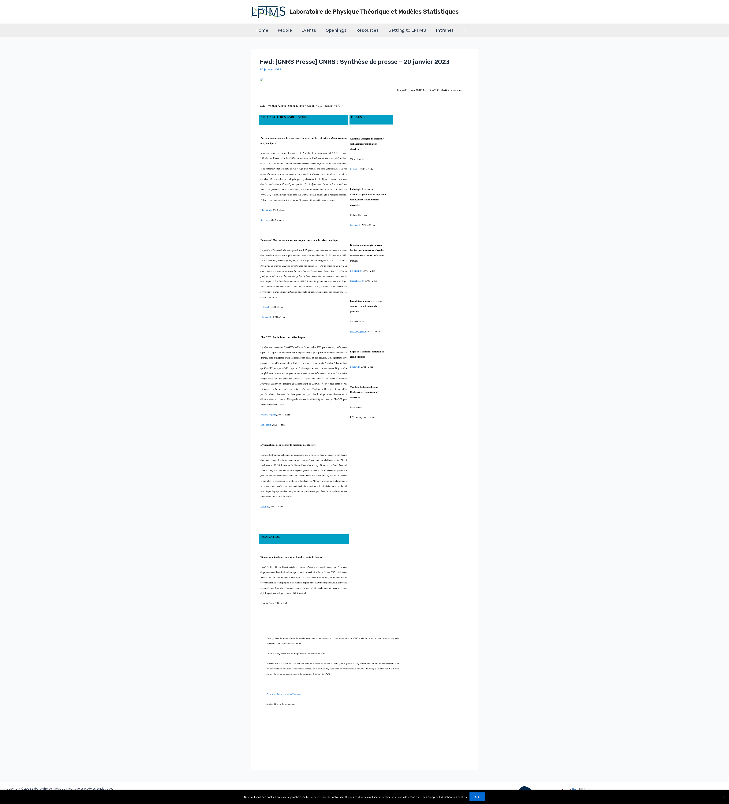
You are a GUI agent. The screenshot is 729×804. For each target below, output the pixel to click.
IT (465, 30)
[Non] (724, 797)
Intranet (445, 30)
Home (261, 30)
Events (308, 30)
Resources (367, 30)
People (285, 30)
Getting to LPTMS (407, 30)
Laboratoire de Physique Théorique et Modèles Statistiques (374, 11)
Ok (477, 797)
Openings (336, 30)
